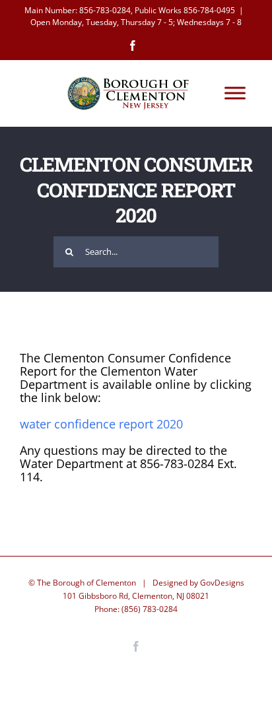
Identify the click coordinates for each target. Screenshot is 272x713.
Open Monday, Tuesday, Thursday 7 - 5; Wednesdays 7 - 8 (136, 22)
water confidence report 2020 (101, 424)
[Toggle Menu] (235, 93)
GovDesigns (222, 582)
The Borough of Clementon (86, 582)
